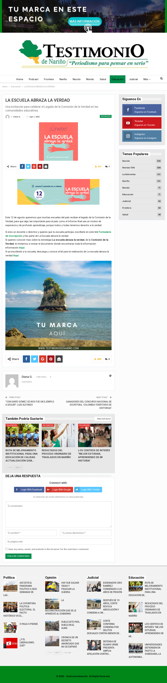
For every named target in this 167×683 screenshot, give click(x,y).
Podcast (33, 79)
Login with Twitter (90, 489)
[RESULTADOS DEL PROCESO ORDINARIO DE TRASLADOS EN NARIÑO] (58, 435)
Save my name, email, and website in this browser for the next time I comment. (48, 549)
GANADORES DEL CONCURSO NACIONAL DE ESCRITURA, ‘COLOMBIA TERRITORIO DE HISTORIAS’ (89, 404)
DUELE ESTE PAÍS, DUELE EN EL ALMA (70, 625)
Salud (103, 79)
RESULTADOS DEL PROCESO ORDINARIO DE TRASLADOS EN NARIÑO (146, 609)
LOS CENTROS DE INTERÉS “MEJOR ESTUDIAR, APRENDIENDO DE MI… (146, 630)
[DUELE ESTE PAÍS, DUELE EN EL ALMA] (52, 625)
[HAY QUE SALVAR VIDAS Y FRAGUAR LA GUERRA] (52, 586)
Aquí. (22, 247)
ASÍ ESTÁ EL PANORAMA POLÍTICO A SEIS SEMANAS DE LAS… (20, 589)
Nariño (63, 79)
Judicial (133, 79)
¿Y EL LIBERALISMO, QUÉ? (27, 642)
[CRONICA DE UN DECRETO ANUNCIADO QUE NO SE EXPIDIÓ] (52, 641)
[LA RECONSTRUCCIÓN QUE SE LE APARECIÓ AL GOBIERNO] (52, 604)
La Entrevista (129, 174)
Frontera (49, 79)
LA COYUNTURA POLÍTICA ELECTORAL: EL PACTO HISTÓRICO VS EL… (19, 609)
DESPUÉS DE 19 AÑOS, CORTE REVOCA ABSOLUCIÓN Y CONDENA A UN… (103, 606)
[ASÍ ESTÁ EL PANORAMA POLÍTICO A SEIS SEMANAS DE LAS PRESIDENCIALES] (10, 586)
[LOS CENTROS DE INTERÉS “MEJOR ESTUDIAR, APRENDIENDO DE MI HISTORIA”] (95, 435)
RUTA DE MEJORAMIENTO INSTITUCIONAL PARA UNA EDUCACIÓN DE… (146, 589)
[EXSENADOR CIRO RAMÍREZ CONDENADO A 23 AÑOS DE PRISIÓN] (94, 586)
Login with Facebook (31, 489)
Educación (117, 79)
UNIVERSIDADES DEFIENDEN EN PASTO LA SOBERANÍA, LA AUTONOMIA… (145, 650)
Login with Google (62, 489)
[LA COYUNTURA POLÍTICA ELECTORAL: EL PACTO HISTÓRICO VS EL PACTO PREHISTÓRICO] (10, 607)
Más (146, 79)
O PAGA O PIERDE (29, 624)
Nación (77, 79)
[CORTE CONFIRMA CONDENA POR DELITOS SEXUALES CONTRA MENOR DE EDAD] (94, 624)
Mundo (90, 79)
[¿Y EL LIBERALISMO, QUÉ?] (10, 643)
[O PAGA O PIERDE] (10, 628)
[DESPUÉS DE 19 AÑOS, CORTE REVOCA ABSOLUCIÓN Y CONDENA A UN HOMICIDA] (94, 604)
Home (19, 79)
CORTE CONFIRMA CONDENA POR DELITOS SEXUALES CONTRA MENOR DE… (104, 627)
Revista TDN (128, 167)
